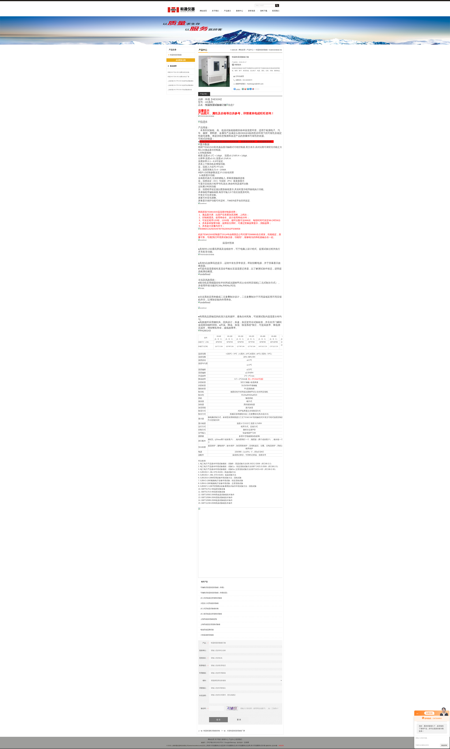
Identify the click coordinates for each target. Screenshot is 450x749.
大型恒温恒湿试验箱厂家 (236, 731)
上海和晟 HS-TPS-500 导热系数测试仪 (180, 89)
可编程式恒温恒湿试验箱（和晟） (213, 587)
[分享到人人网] (250, 88)
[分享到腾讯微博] (248, 88)
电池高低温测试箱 (207, 630)
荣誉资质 (251, 11)
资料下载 (263, 11)
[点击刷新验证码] (232, 708)
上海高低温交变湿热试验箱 (210, 624)
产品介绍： (204, 94)
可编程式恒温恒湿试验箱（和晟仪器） (214, 593)
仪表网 (246, 742)
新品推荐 (173, 66)
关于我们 (215, 11)
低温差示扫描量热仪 (227, 745)
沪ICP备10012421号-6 (215, 742)
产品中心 (250, 50)
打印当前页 (240, 76)
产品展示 (227, 11)
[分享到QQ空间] (242, 88)
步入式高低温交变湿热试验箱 (211, 598)
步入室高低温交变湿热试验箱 (211, 614)
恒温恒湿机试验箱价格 (211, 731)
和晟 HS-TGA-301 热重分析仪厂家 (178, 76)
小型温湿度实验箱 (207, 635)
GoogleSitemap (230, 742)
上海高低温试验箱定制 (209, 619)
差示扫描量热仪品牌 (242, 745)
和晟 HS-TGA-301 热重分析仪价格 (178, 72)
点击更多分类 (181, 60)
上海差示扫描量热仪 (212, 745)
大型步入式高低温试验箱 (210, 603)
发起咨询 (444, 745)
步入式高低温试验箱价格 (210, 608)
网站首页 (203, 11)
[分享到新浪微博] (245, 88)
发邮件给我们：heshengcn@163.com (249, 84)
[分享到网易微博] (253, 88)
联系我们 (275, 11)
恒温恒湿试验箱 (176, 55)
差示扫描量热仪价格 (258, 745)
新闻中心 (239, 11)
